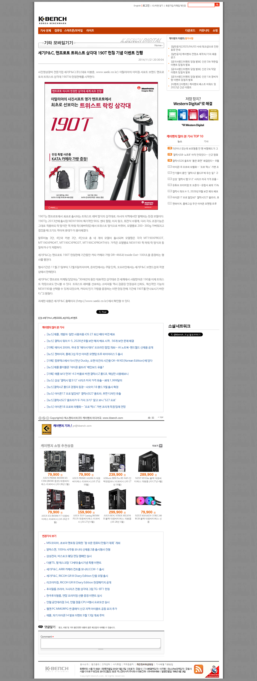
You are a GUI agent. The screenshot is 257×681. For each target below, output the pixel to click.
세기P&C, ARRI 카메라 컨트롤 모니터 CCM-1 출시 (74, 569)
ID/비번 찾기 (157, 6)
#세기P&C (47, 318)
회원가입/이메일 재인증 (176, 6)
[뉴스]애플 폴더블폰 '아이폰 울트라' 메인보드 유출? (74, 367)
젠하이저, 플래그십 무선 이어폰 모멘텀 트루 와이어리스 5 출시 (192, 204)
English (137, 6)
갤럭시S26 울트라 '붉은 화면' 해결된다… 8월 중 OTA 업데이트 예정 (193, 162)
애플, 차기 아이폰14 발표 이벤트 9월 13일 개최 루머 (74, 615)
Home (157, 45)
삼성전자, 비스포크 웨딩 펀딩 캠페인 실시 (68, 556)
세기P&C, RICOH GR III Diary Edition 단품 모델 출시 (76, 576)
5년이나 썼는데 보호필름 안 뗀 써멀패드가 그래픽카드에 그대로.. (193, 149)
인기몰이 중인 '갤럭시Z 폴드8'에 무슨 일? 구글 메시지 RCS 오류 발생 (193, 174)
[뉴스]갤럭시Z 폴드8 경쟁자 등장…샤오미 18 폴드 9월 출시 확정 (81, 387)
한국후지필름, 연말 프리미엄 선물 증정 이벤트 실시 (73, 595)
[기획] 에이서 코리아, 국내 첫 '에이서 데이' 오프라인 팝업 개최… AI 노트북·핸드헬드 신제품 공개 (99, 347)
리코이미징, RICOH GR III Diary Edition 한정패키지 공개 (78, 582)
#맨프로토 (57, 318)
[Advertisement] (151, 17)
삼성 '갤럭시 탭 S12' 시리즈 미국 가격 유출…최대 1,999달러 (193, 180)
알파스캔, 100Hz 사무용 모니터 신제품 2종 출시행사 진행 (77, 549)
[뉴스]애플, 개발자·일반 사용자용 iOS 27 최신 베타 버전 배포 (80, 334)
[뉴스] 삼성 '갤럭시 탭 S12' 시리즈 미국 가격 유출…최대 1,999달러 (83, 380)
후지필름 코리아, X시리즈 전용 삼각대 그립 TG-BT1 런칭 (77, 589)
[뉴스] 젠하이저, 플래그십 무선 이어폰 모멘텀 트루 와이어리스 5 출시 (84, 354)
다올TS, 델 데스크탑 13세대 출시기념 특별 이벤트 (73, 562)
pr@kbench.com (82, 426)
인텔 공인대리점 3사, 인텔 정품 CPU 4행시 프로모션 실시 (77, 602)
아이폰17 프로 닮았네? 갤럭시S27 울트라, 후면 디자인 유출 (193, 198)
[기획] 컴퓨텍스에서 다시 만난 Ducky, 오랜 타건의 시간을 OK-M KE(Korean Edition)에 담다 (98, 360)
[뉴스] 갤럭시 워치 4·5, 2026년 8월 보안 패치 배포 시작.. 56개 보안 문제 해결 (89, 341)
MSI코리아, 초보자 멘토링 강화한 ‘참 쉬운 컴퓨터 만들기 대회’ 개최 (82, 543)
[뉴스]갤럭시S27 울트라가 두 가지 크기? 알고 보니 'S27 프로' (80, 400)
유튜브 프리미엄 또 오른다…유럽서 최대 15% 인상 (193, 186)
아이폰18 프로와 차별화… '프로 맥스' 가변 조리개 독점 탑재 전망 (193, 168)
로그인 (146, 5)
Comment (47, 636)
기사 (206, 141)
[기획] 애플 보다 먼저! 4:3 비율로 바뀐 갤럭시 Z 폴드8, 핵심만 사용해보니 (86, 373)
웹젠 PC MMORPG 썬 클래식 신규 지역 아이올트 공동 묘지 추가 (81, 608)
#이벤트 (74, 318)
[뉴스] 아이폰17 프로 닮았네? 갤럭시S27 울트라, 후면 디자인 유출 (83, 393)
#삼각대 (66, 318)
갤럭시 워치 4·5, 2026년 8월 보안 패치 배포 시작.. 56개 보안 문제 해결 (193, 192)
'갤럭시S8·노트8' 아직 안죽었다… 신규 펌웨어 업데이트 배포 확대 (193, 156)
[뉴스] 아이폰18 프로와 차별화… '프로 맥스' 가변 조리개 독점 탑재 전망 (85, 406)
